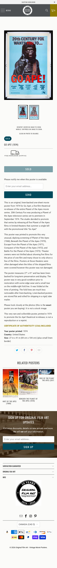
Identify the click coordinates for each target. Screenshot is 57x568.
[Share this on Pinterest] (32, 350)
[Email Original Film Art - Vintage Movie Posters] (21, 516)
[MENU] (1, 10)
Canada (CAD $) (27, 524)
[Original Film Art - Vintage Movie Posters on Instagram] (31, 516)
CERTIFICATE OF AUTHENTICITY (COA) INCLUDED (27, 326)
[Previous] (6, 65)
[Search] (46, 10)
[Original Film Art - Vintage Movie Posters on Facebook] (26, 516)
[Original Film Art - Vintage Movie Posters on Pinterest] (35, 516)
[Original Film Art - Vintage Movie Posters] (27, 10)
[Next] (51, 65)
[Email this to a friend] (39, 350)
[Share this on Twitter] (17, 350)
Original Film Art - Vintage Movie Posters (31, 547)
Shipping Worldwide (28, 2)
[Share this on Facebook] (24, 350)
